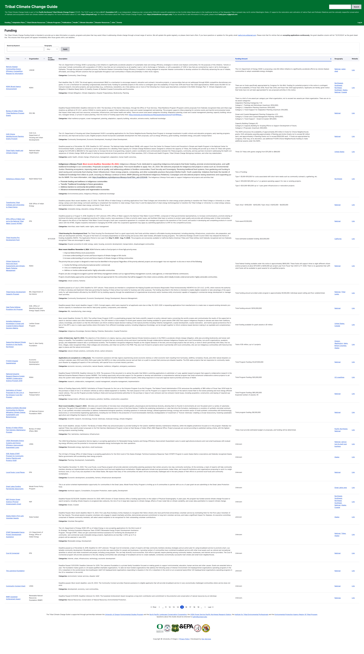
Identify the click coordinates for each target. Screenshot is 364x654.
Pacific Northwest (341, 429)
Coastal (344, 92)
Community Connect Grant (15, 586)
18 (194, 607)
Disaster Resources (102, 22)
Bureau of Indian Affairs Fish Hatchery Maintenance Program (15, 430)
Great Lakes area (341, 488)
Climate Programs (53, 22)
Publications (66, 22)
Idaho (346, 343)
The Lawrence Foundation (15, 571)
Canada (337, 326)
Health (75, 22)
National (337, 69)
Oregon (337, 341)
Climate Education (86, 22)
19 (198, 607)
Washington (339, 343)
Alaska (345, 90)
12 (170, 607)
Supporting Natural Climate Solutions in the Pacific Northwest (16, 344)
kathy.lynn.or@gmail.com (247, 35)
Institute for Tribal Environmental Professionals (251, 614)
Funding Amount (283, 59)
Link (353, 70)
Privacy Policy (184, 639)
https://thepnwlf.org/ (89, 14)
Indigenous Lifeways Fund (15, 179)
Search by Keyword (13, 45)
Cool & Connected (12, 553)
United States (339, 152)
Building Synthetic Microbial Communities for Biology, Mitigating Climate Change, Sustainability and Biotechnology (16, 412)
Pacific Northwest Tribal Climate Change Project (57, 12)
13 (174, 607)
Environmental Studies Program (131, 614)
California (338, 239)
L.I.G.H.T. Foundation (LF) (108, 12)
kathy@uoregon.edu (200, 617)
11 (166, 607)
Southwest (338, 85)
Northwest (338, 179)
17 (190, 607)
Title (7, 59)
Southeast (338, 90)
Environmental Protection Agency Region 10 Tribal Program (296, 614)
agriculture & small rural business (341, 444)
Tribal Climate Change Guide (31, 6)
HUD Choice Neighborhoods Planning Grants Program (15, 136)
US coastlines (339, 377)
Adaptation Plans (18, 22)
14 (178, 607)
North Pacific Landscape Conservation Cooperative (168, 614)
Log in (360, 22)
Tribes (343, 533)
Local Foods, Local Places (15, 472)
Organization (34, 59)
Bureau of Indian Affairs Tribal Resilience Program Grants (15, 113)
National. (338, 598)
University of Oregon (112, 614)
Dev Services (206, 639)
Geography (48, 45)
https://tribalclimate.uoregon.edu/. (160, 14)
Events (119, 22)
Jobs (113, 22)
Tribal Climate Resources (36, 22)
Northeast (338, 88)
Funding (8, 22)
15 (182, 607)
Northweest (339, 83)
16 (186, 607)
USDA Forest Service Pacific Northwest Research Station (210, 614)
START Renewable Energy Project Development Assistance (15, 534)
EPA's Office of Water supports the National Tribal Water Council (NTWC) (15, 221)
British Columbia (340, 346)
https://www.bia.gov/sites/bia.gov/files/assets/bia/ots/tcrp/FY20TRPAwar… (155, 115)
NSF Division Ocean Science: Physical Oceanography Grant (13, 501)
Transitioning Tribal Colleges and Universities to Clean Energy (15, 205)
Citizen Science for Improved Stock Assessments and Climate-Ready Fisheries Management (15, 265)
